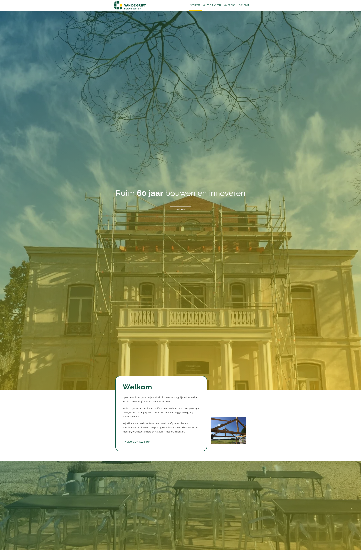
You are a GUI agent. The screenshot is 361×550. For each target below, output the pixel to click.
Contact (244, 5)
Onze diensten (212, 5)
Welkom (195, 5)
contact (157, 412)
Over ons (229, 5)
